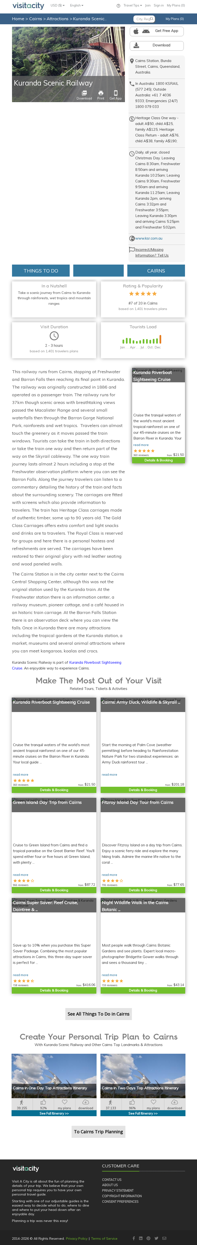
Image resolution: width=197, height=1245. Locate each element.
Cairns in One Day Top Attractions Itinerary (50, 1087)
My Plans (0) (176, 5)
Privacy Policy (76, 1238)
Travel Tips (132, 5)
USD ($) (57, 5)
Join (148, 5)
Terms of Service (104, 1238)
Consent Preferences (120, 1201)
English (75, 5)
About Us (110, 1185)
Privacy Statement (118, 1190)
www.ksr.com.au (148, 238)
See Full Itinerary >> (54, 1113)
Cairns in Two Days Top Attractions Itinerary (140, 1087)
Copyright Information (122, 1196)
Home (18, 18)
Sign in (159, 5)
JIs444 (120, 29)
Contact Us (112, 1180)
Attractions (58, 18)
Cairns (36, 18)
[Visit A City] (26, 1169)
